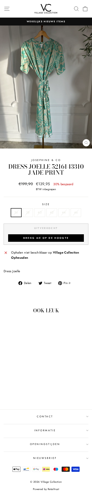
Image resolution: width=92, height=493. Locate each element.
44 (64, 212)
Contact (45, 416)
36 (16, 212)
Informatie (45, 430)
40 (40, 212)
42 (52, 212)
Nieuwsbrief (45, 458)
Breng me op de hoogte (46, 238)
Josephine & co (46, 160)
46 (76, 212)
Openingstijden (45, 444)
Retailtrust (53, 489)
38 (28, 212)
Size (46, 204)
